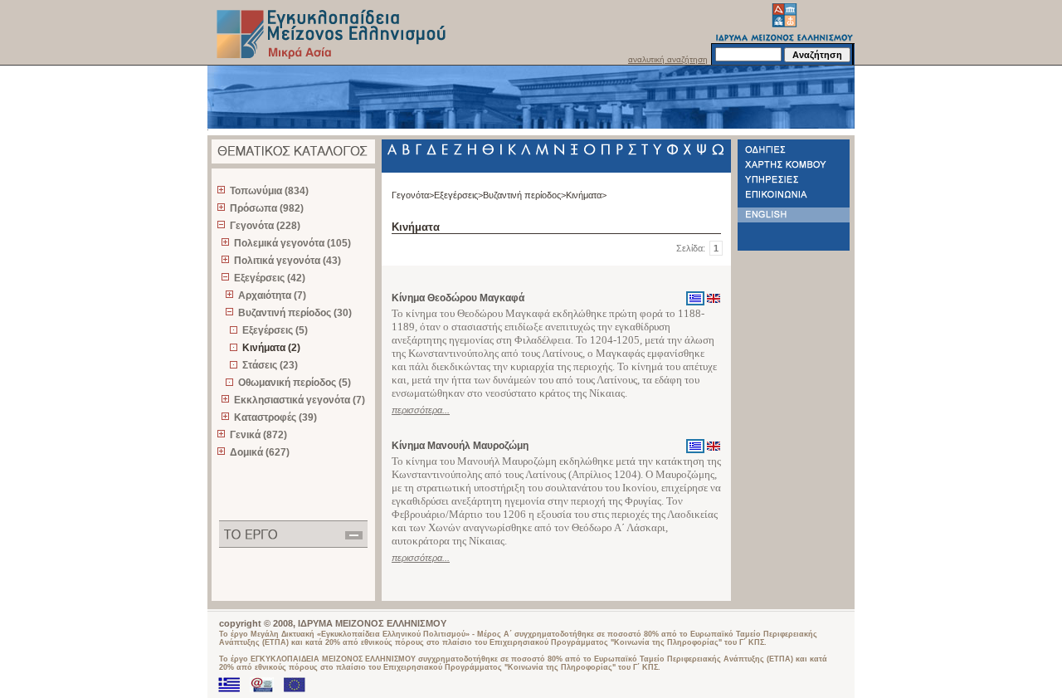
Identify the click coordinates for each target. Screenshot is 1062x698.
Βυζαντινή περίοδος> (524, 195)
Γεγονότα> (413, 195)
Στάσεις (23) (270, 365)
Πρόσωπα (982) (267, 208)
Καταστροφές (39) (275, 417)
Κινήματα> (586, 195)
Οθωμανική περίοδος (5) (294, 382)
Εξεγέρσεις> (458, 195)
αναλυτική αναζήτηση (668, 59)
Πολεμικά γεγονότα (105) (292, 243)
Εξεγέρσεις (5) (275, 330)
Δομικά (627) (260, 452)
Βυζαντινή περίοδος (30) (295, 313)
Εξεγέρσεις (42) (269, 278)
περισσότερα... (421, 410)
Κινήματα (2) (271, 348)
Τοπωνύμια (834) (269, 191)
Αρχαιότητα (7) (272, 295)
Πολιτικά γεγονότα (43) (287, 260)
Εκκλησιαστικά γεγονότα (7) (299, 400)
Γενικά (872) (258, 435)
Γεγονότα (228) (265, 226)
